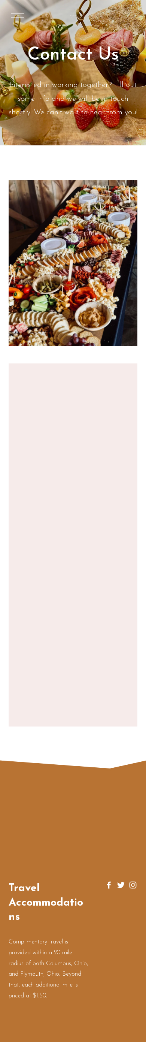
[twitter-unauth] (121, 885)
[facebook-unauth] (109, 885)
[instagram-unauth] (133, 885)
